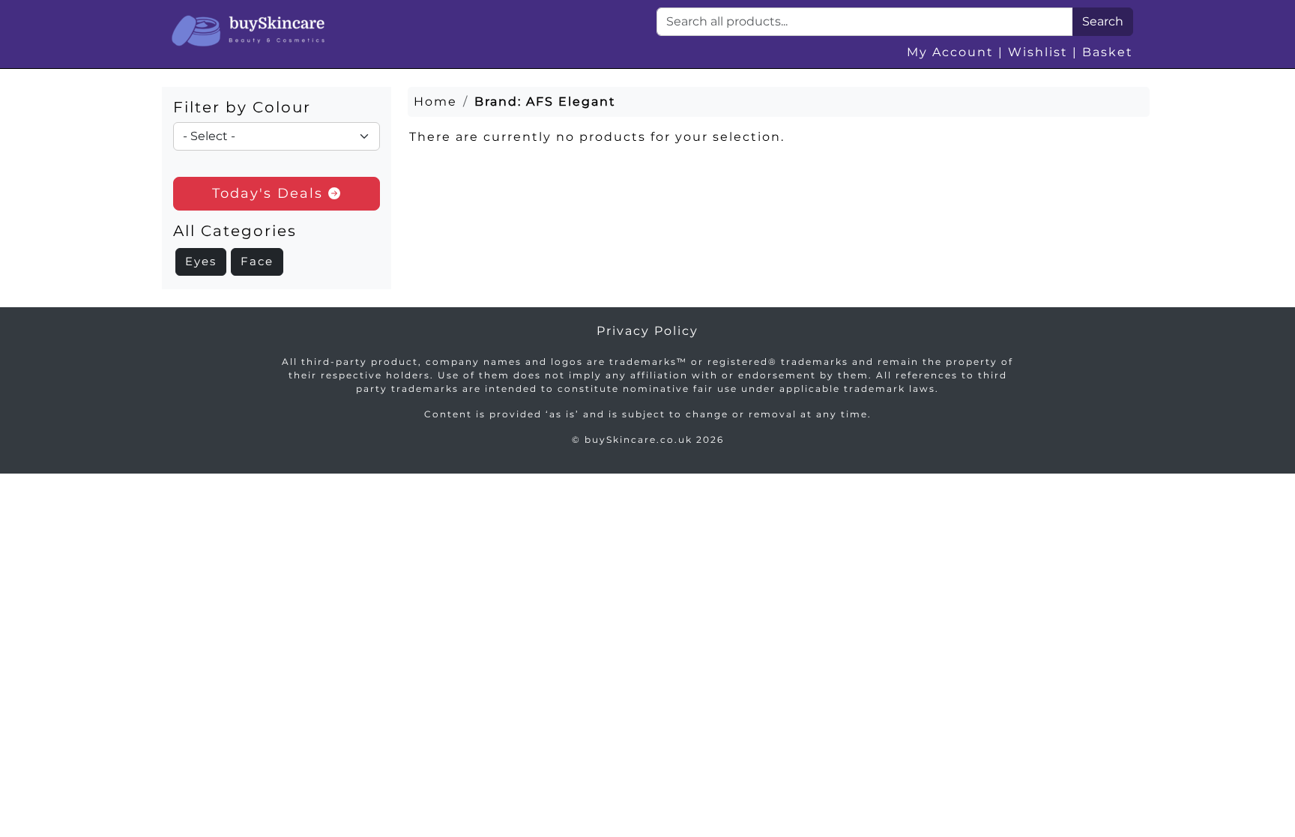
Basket (1107, 52)
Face (257, 261)
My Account (950, 52)
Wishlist (1038, 52)
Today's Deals (270, 193)
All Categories (235, 231)
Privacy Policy (647, 331)
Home (435, 101)
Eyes (201, 261)
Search (1102, 21)
